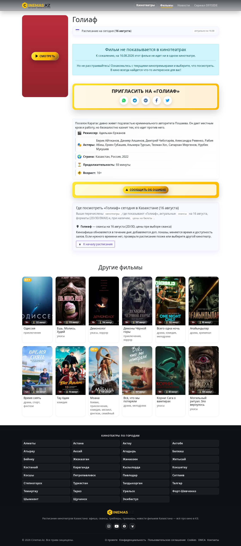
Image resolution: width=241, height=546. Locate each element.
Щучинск (80, 499)
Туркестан (80, 483)
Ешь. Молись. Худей (66, 330)
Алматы (30, 443)
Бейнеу (29, 459)
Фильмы (166, 5)
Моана (95, 398)
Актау (127, 443)
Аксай (77, 451)
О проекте (111, 540)
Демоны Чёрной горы (134, 330)
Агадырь (129, 451)
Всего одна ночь (168, 328)
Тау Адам (63, 398)
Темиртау (31, 491)
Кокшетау (179, 467)
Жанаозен (130, 459)
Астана (78, 443)
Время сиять (32, 398)
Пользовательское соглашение (167, 540)
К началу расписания (98, 244)
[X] (167, 100)
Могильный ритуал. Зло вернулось (198, 401)
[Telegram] (134, 100)
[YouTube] (116, 526)
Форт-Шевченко (184, 491)
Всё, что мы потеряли (131, 399)
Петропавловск (84, 475)
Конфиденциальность (132, 540)
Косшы (29, 475)
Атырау (29, 451)
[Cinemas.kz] (120, 512)
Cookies (191, 540)
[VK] (145, 100)
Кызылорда (131, 467)
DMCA (202, 540)
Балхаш (178, 451)
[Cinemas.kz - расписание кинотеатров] (36, 5)
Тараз (77, 491)
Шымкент (31, 499)
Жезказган (81, 459)
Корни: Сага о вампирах (166, 399)
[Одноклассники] (132, 526)
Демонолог (98, 328)
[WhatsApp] (123, 100)
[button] (45, 56)
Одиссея (29, 328)
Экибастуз (130, 499)
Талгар (177, 483)
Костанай (31, 467)
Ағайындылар (199, 328)
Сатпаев (178, 475)
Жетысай (179, 459)
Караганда (81, 467)
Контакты (213, 540)
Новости (183, 5)
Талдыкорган (133, 483)
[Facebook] (156, 100)
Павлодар (130, 475)
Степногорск (33, 483)
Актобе (177, 443)
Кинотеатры (145, 5)
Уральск (129, 491)
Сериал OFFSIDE (206, 5)
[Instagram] (109, 526)
